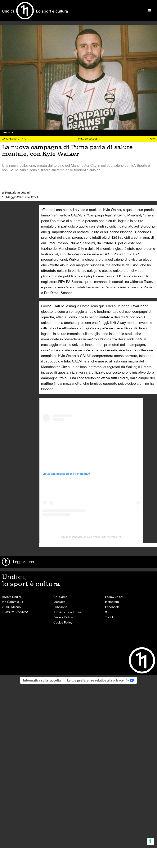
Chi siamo (60, 596)
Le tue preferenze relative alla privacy (95, 680)
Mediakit (59, 601)
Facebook (112, 607)
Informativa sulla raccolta (42, 680)
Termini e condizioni (67, 612)
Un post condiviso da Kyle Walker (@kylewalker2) (91, 536)
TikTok (109, 617)
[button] (149, 10)
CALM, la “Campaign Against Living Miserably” (107, 215)
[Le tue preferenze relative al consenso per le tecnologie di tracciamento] (150, 841)
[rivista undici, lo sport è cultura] (35, 10)
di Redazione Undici (16, 192)
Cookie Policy (62, 622)
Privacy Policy (63, 617)
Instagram (112, 601)
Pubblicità (60, 607)
